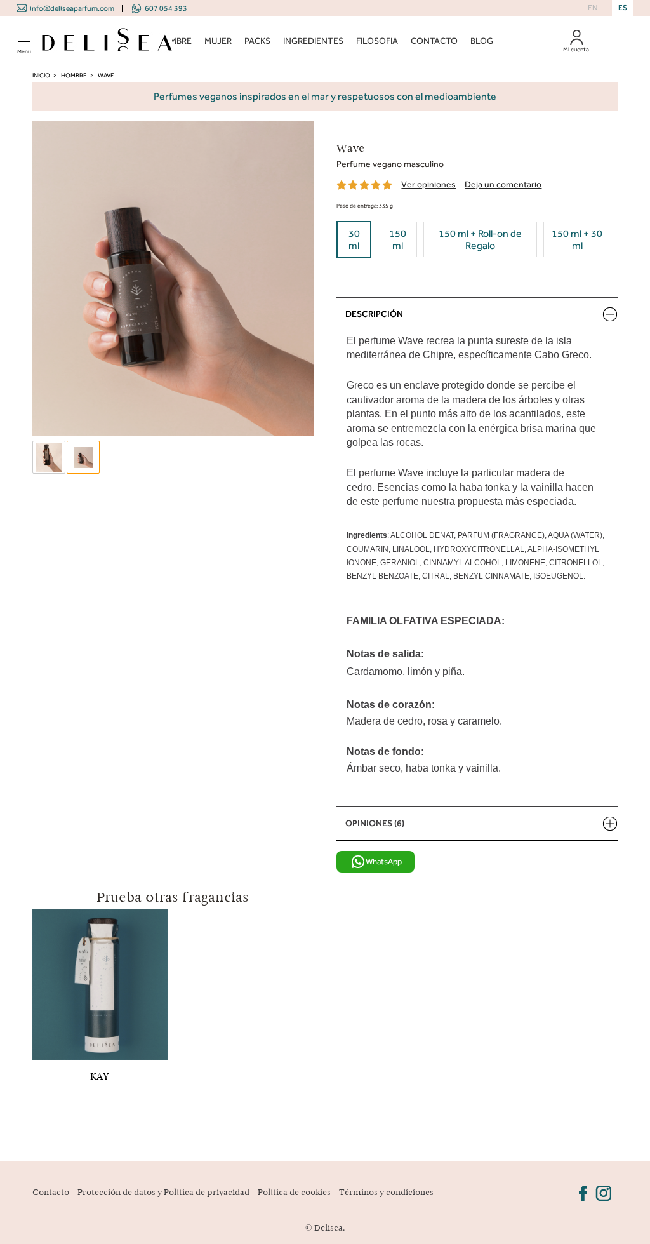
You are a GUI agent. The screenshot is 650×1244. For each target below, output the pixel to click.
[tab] (476, 314)
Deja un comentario (503, 184)
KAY (99, 1076)
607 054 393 (166, 8)
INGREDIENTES (313, 41)
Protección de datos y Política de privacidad (163, 1192)
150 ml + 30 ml (577, 239)
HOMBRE (174, 41)
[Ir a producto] (99, 983)
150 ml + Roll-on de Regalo (480, 239)
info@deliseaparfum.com (72, 8)
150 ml (397, 239)
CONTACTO (434, 41)
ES (622, 7)
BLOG (481, 41)
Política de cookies (294, 1192)
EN (592, 7)
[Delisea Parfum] (107, 41)
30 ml (354, 239)
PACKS (257, 41)
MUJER (218, 41)
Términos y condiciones (386, 1192)
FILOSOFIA (377, 41)
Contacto (50, 1192)
